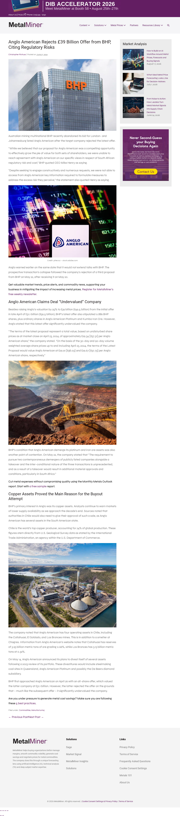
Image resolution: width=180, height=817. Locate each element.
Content (83, 25)
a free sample (38, 486)
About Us (12, 15)
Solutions (99, 25)
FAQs (20, 15)
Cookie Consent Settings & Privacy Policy (99, 801)
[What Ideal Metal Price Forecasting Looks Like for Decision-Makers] (133, 83)
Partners (134, 25)
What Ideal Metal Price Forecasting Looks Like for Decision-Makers (157, 78)
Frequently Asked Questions (135, 761)
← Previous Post (18, 717)
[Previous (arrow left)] (1, 815)
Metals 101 (126, 775)
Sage (69, 747)
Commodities (25, 710)
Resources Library (151, 25)
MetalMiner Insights (77, 761)
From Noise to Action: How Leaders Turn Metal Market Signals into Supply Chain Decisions (156, 105)
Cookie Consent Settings (133, 768)
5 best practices (26, 703)
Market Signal (73, 754)
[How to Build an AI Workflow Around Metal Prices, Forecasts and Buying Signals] (133, 59)
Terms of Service (129, 754)
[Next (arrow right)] (3, 815)
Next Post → (36, 717)
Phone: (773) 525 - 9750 (35, 15)
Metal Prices (117, 25)
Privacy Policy (127, 747)
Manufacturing (38, 710)
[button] (168, 25)
